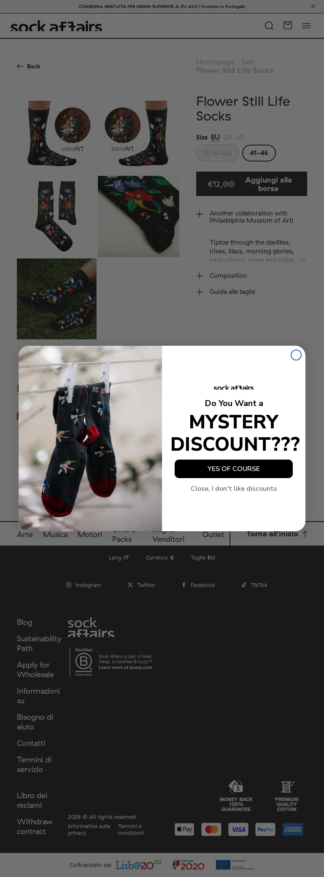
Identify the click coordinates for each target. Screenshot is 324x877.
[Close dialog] (296, 355)
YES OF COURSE (234, 468)
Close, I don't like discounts (234, 488)
